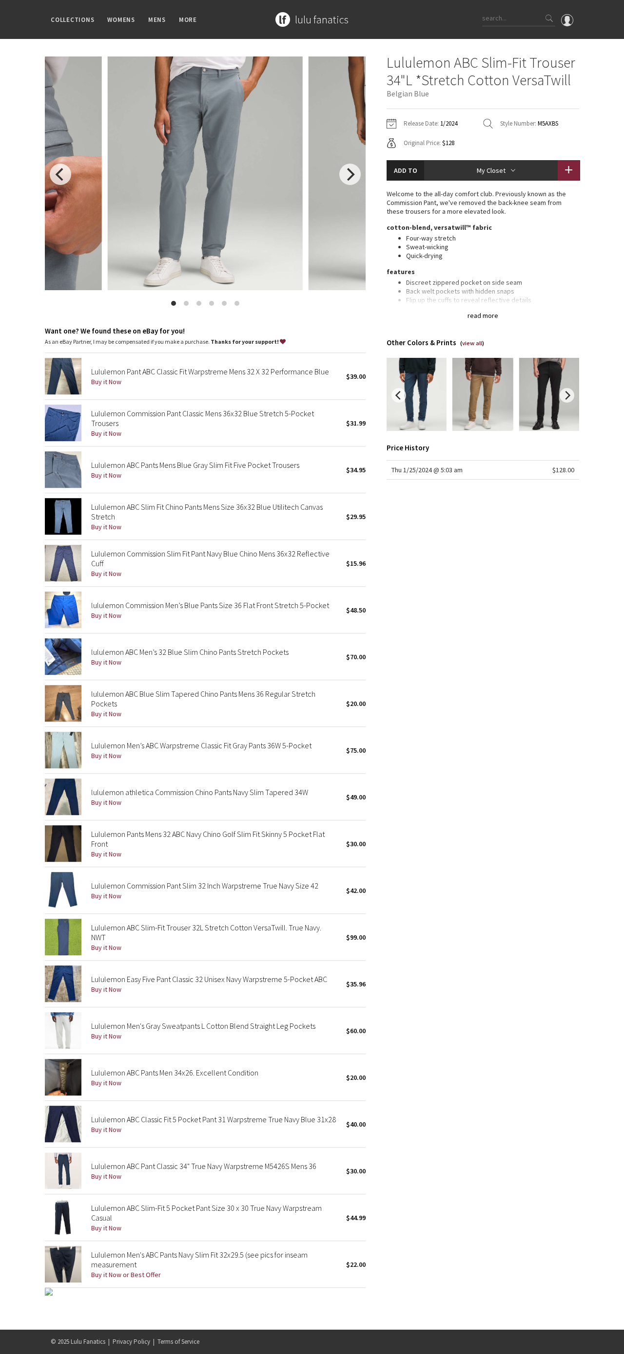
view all (472, 343)
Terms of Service (178, 1341)
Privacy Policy (131, 1341)
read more (483, 315)
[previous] (60, 174)
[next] (350, 174)
